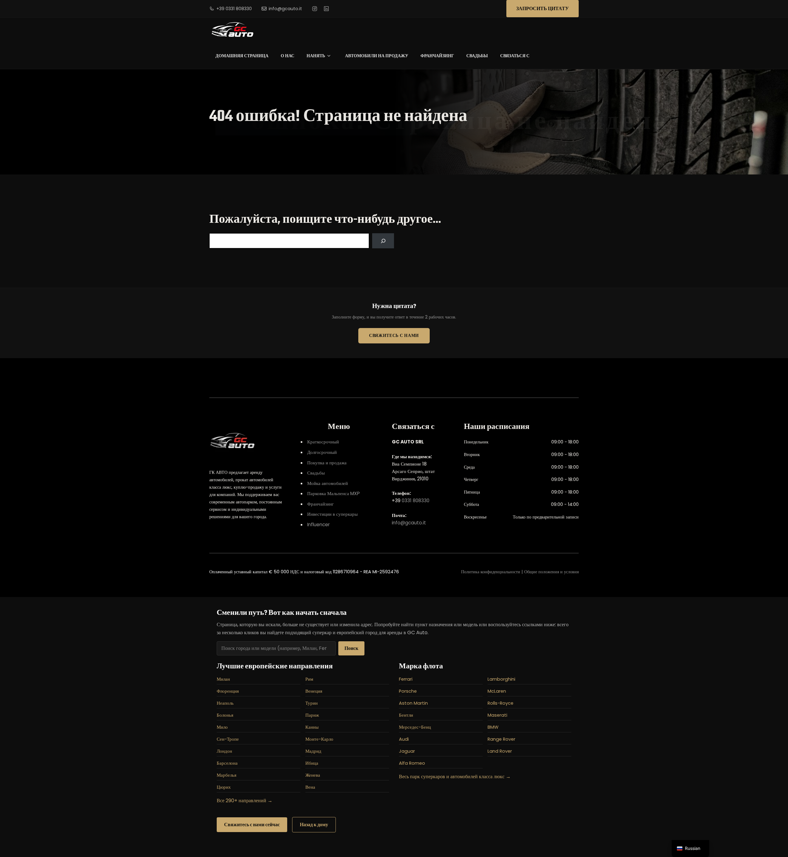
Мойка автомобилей (327, 483)
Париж (312, 715)
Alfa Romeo (412, 763)
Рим (309, 679)
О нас (287, 56)
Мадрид (313, 751)
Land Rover (500, 751)
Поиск (351, 648)
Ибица (311, 763)
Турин (311, 703)
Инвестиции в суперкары (332, 514)
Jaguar (407, 751)
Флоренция (228, 691)
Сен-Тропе (228, 739)
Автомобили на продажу (376, 56)
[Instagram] (314, 8)
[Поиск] (383, 240)
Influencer (318, 524)
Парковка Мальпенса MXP (333, 493)
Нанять (316, 56)
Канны (312, 727)
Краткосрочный (323, 442)
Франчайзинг (437, 56)
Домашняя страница (241, 56)
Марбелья (226, 775)
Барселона (227, 763)
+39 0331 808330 (234, 9)
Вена (310, 787)
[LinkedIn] (326, 8)
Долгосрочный (322, 452)
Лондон (224, 751)
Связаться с (514, 56)
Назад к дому (314, 824)
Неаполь (225, 703)
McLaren (497, 691)
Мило (222, 727)
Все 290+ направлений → (244, 800)
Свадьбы (477, 56)
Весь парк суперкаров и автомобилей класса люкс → (455, 776)
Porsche (408, 691)
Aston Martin (413, 703)
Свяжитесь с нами (394, 335)
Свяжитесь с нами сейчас (252, 824)
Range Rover (501, 739)
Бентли (406, 715)
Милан (223, 679)
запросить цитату (542, 8)
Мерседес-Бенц (415, 727)
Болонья (225, 715)
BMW (493, 727)
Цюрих (224, 787)
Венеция (313, 691)
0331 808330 (415, 500)
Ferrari (405, 679)
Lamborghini (501, 679)
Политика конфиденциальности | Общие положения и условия (520, 572)
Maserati (497, 715)
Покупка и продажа (327, 462)
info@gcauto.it (285, 9)
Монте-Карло (319, 739)
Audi (404, 739)
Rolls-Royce (500, 703)
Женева (312, 775)
